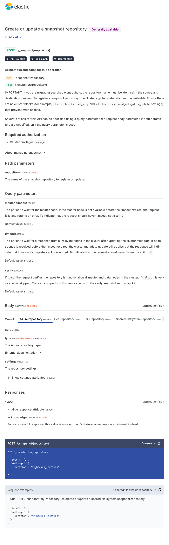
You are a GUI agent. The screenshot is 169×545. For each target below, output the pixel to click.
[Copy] (159, 443)
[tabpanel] (84, 354)
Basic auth (41, 58)
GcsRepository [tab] (68, 319)
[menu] (13, 37)
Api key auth (17, 58)
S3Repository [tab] (99, 319)
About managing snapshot (23, 152)
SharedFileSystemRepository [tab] (140, 319)
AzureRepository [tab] (35, 319)
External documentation (21, 352)
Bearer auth (65, 58)
